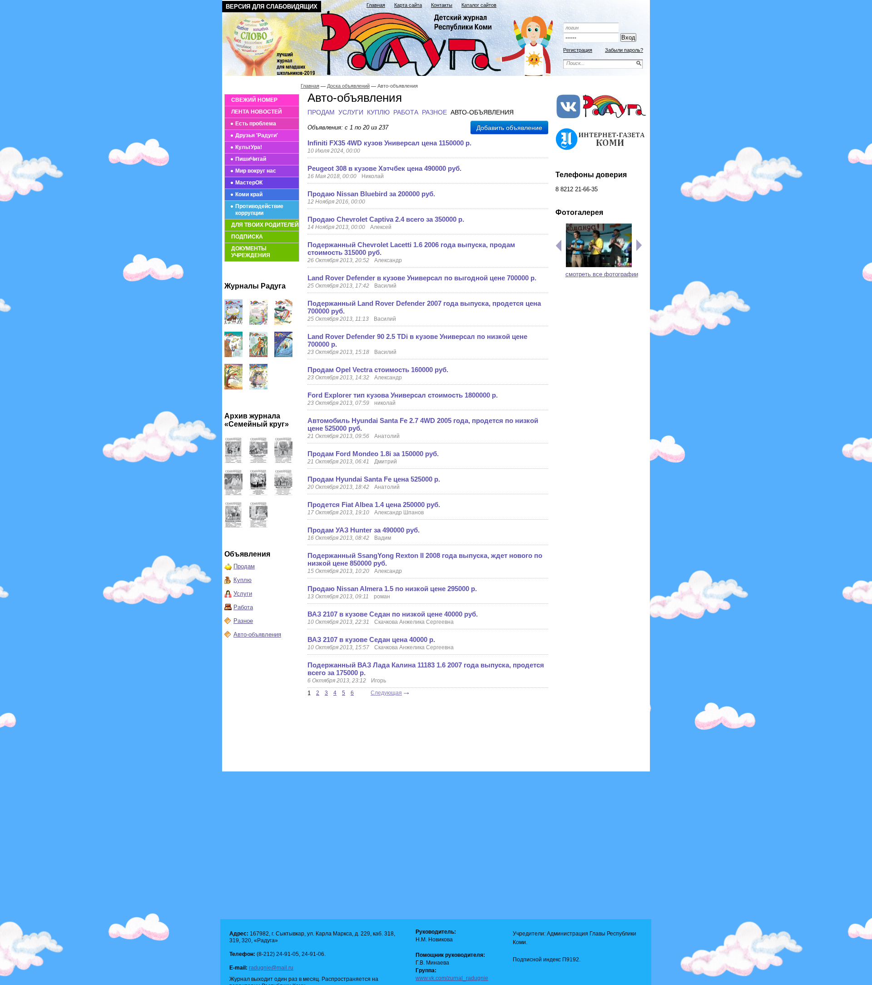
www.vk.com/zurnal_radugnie (452, 978)
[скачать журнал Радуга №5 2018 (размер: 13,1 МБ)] (258, 387)
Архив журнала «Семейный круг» (256, 420)
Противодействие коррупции (259, 209)
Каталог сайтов (478, 5)
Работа (243, 607)
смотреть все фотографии (601, 274)
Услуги (242, 593)
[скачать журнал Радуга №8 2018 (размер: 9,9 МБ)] (258, 355)
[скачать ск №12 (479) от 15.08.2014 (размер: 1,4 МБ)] (258, 493)
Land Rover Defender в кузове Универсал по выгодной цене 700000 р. (421, 278)
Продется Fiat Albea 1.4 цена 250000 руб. (373, 504)
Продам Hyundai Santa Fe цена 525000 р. (373, 479)
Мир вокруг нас (255, 171)
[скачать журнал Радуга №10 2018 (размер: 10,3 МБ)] (283, 322)
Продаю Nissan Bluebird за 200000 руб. (371, 194)
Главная (376, 5)
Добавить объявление (509, 127)
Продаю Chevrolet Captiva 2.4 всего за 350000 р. (385, 219)
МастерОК (249, 182)
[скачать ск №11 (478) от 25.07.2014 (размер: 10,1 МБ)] (283, 493)
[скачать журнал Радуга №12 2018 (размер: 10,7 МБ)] (233, 322)
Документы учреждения (250, 252)
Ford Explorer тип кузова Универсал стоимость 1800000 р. (402, 395)
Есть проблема (255, 123)
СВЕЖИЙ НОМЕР (254, 100)
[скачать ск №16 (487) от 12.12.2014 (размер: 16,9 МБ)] (233, 461)
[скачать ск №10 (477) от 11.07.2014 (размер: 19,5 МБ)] (233, 525)
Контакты (441, 5)
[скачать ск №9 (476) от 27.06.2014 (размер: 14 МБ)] (258, 525)
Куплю (242, 580)
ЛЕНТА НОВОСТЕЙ (256, 112)
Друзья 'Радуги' (256, 135)
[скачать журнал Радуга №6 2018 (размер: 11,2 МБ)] (233, 387)
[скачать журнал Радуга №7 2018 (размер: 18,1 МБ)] (283, 355)
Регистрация (577, 50)
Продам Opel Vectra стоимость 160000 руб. (377, 369)
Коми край (249, 194)
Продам (244, 566)
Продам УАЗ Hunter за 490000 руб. (363, 530)
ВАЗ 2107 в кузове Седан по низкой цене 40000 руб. (392, 614)
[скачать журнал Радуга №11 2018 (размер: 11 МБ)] (258, 322)
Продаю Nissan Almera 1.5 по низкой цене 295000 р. (392, 588)
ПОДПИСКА (247, 237)
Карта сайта (408, 5)
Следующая (386, 693)
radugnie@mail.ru (271, 968)
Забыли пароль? (624, 50)
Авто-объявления (257, 634)
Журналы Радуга (255, 286)
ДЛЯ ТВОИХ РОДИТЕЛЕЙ (265, 225)
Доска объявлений (348, 86)
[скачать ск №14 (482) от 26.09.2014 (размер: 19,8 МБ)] (283, 461)
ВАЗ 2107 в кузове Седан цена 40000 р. (371, 639)
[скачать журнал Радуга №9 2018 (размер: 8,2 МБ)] (233, 355)
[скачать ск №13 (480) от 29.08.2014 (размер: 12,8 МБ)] (233, 493)
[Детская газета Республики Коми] (393, 42)
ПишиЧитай (250, 159)
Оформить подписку (601, 15)
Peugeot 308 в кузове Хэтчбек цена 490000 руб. (384, 168)
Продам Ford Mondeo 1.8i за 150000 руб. (373, 454)
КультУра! (248, 147)
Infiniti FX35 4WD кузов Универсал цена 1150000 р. (389, 143)
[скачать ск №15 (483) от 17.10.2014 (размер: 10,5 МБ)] (258, 461)
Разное (243, 620)
